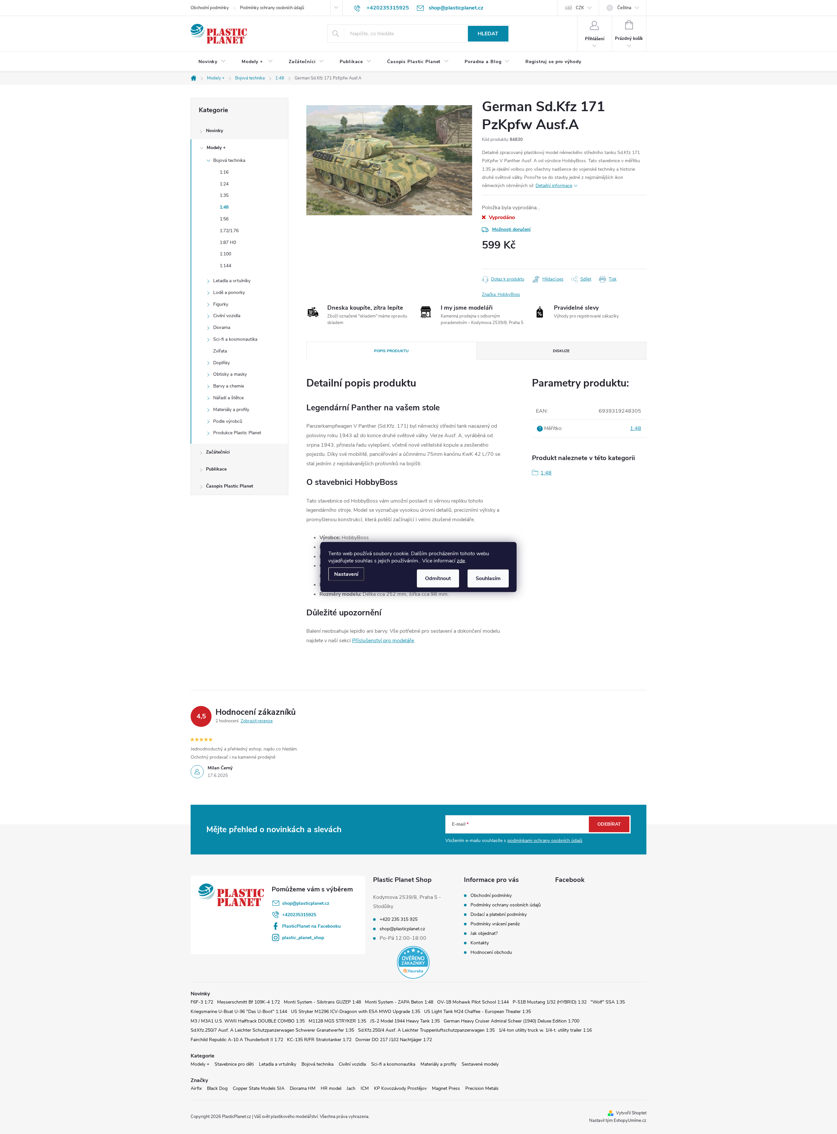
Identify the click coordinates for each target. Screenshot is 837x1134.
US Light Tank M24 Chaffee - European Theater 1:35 (477, 1011)
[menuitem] (212, 62)
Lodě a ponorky (229, 292)
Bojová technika (229, 160)
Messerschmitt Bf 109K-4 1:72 (248, 1002)
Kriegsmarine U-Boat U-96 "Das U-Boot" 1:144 (239, 1011)
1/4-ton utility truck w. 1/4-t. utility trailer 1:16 (545, 1030)
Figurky (220, 304)
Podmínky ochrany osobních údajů (272, 8)
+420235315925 (299, 915)
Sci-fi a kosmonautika (235, 339)
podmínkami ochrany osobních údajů (544, 840)
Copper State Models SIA (258, 1088)
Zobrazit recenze (257, 721)
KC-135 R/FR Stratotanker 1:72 (319, 1040)
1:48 (224, 207)
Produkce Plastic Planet (237, 433)
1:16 (224, 172)
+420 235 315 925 (399, 919)
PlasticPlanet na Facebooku (311, 926)
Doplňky (221, 363)
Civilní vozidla (226, 316)
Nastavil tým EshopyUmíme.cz (617, 1121)
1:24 (224, 184)
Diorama (221, 327)
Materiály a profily (231, 409)
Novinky (214, 131)
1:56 (224, 219)
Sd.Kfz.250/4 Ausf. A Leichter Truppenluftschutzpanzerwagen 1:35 (426, 1030)
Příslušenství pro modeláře (383, 640)
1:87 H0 (228, 242)
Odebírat (609, 824)
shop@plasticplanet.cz (305, 903)
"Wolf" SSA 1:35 (607, 1002)
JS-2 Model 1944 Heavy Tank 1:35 (405, 1021)
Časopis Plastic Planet (229, 486)
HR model (331, 1088)
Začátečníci (218, 452)
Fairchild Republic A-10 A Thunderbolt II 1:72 (237, 1040)
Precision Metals (482, 1088)
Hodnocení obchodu (491, 952)
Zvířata (220, 351)
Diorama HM (303, 1088)
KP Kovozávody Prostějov (400, 1088)
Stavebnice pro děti (234, 1064)
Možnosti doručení (511, 229)
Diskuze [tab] (561, 350)
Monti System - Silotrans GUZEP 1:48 (322, 1002)
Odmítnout (438, 578)
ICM (365, 1088)
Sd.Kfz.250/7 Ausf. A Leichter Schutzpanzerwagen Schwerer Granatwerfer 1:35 (272, 1030)
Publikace (216, 469)
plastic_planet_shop (303, 938)
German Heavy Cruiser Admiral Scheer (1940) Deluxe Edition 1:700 (511, 1021)
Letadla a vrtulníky (231, 281)
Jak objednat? (484, 933)
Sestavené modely (480, 1064)
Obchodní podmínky (210, 8)
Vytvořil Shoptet (631, 1113)
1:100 (225, 254)
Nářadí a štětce (228, 398)
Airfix (196, 1088)
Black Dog (217, 1088)
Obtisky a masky (230, 374)
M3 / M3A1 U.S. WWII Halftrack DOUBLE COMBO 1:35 (248, 1021)
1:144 (225, 266)
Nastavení (346, 574)
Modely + (216, 148)
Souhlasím (488, 578)
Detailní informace (554, 185)
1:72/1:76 (229, 231)
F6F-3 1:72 (202, 1002)
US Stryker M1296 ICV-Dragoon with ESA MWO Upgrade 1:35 (355, 1011)
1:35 (224, 195)
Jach (351, 1088)
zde (461, 560)
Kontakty (479, 943)
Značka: (501, 295)
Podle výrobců (227, 421)
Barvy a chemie (228, 386)
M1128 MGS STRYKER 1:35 (337, 1021)
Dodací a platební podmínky (498, 914)
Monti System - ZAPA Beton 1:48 (399, 1002)
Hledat (488, 33)
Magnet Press (446, 1088)
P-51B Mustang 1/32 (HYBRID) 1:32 (550, 1002)
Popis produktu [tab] (391, 350)
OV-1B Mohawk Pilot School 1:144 (473, 1002)
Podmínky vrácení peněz (495, 924)
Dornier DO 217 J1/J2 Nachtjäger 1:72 (393, 1040)
